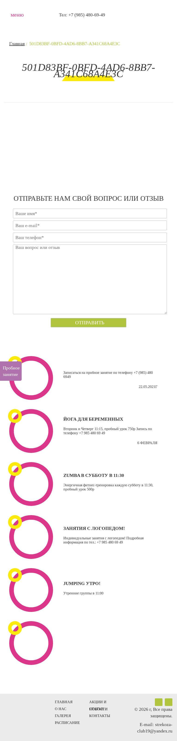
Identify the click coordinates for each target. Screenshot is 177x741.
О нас (60, 709)
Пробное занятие (11, 371)
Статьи (96, 709)
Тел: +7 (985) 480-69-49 (82, 14)
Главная (64, 702)
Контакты (99, 716)
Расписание (67, 723)
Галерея (63, 716)
